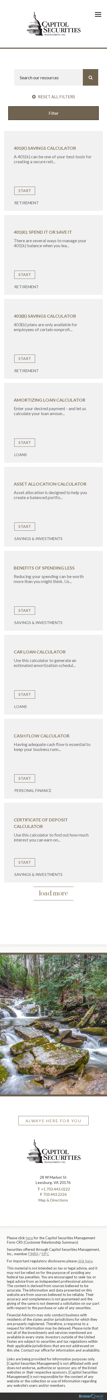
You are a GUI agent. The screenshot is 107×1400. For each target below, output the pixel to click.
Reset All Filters (56, 96)
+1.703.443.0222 (55, 1189)
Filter (54, 113)
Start (24, 190)
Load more (53, 893)
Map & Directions (53, 1200)
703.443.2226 (55, 1194)
